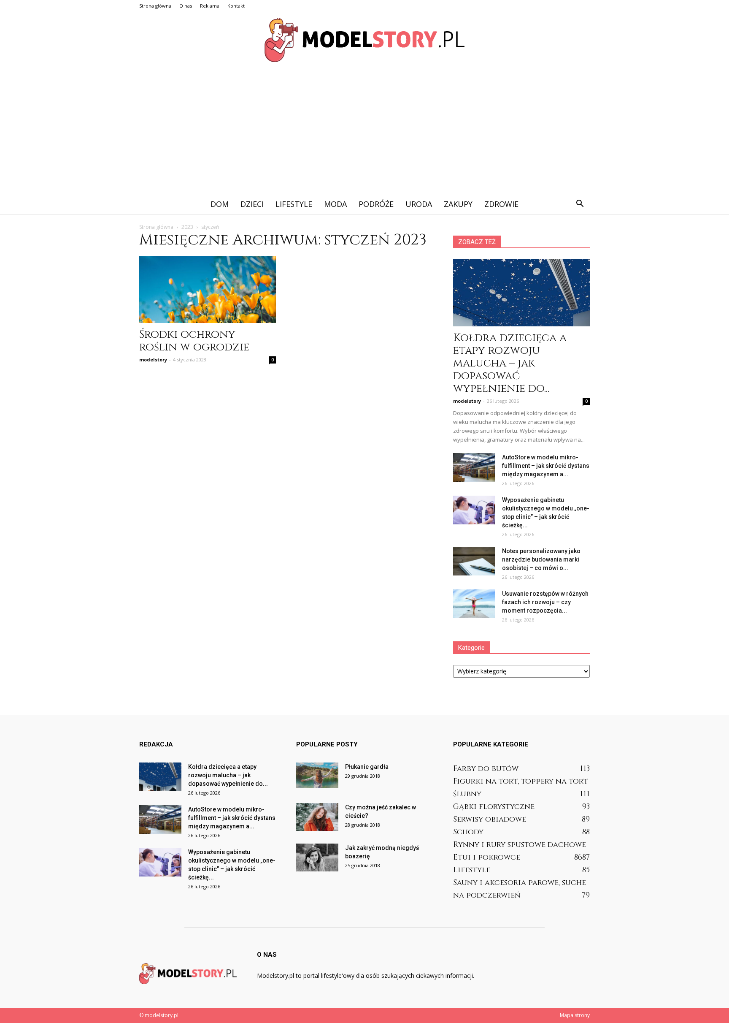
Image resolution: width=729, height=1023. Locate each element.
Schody (468, 832)
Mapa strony (575, 1015)
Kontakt (236, 6)
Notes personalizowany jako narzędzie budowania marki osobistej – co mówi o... (541, 559)
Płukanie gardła (367, 766)
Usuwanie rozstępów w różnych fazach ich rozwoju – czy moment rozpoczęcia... (545, 602)
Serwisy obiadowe (489, 819)
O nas (185, 6)
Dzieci (252, 204)
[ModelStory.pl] (364, 40)
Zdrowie (501, 204)
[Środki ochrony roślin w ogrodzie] (207, 289)
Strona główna (155, 6)
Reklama (209, 6)
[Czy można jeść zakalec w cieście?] (317, 817)
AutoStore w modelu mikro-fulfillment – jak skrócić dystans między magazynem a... (545, 466)
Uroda (418, 204)
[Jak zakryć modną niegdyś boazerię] (317, 858)
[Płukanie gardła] (317, 775)
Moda (335, 204)
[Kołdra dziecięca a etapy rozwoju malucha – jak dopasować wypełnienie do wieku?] (521, 292)
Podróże (376, 204)
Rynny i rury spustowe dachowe (519, 844)
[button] (580, 204)
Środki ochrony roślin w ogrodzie (194, 341)
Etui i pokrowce (486, 857)
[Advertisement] (364, 130)
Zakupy (458, 204)
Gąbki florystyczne (494, 806)
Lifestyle (293, 204)
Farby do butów (485, 768)
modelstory (153, 359)
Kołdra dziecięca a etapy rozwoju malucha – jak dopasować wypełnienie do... (510, 363)
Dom (220, 204)
